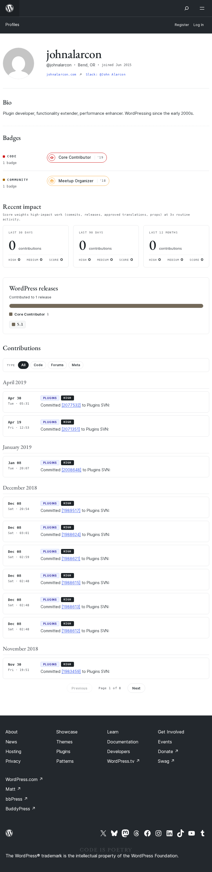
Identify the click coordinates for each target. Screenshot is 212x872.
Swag (166, 761)
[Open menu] (203, 8)
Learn (112, 732)
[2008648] (71, 469)
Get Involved (171, 732)
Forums (57, 365)
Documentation (122, 742)
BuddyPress (21, 808)
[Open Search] (186, 8)
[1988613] (71, 606)
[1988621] (71, 558)
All (23, 365)
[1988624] (71, 534)
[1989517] (71, 510)
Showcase (67, 732)
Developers (118, 751)
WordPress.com (24, 779)
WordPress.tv (123, 761)
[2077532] (71, 405)
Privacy (13, 761)
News (11, 742)
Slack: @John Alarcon (106, 74)
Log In (199, 25)
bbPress (17, 799)
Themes (64, 742)
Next (136, 688)
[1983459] (71, 671)
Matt (13, 789)
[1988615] (71, 582)
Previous (79, 688)
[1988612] (71, 630)
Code (38, 365)
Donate (168, 751)
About (12, 732)
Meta (76, 365)
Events (165, 742)
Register (182, 25)
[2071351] (71, 429)
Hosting (13, 751)
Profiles (12, 24)
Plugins (63, 751)
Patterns (65, 761)
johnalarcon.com (62, 74)
